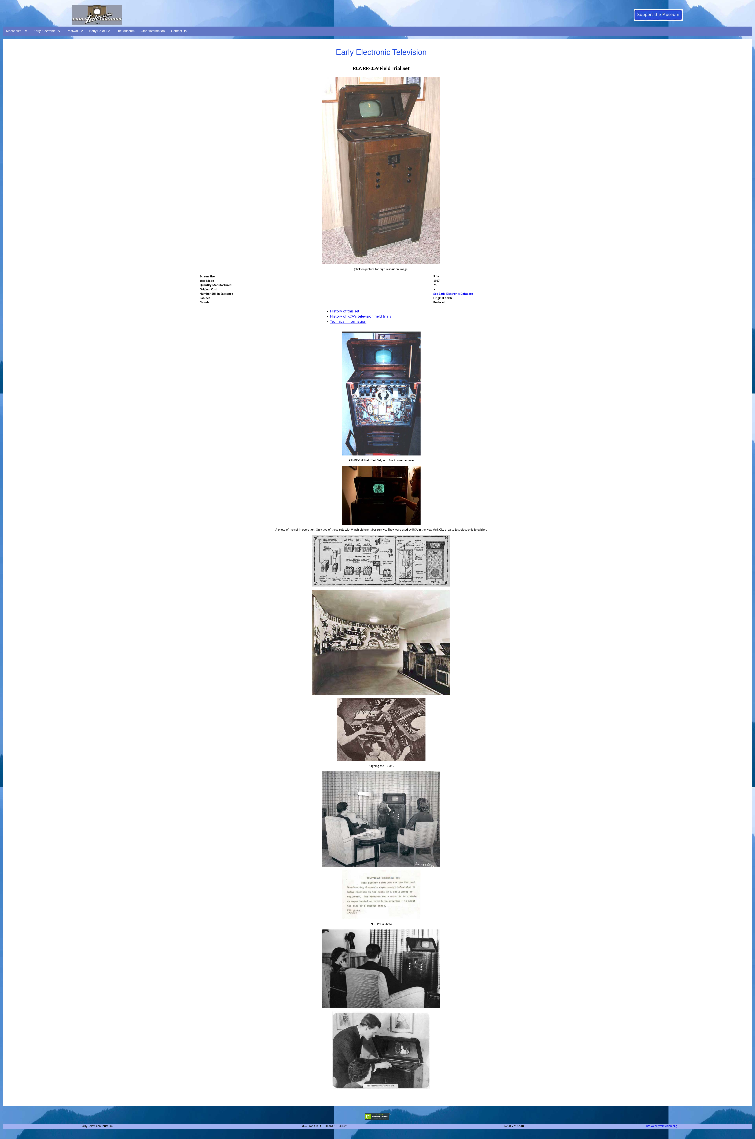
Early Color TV (99, 31)
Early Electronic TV (46, 31)
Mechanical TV (16, 31)
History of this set (344, 311)
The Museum (125, 31)
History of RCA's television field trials (360, 316)
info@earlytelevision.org (661, 1126)
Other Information (153, 31)
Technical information (348, 322)
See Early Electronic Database (453, 294)
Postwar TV (75, 31)
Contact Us (179, 31)
